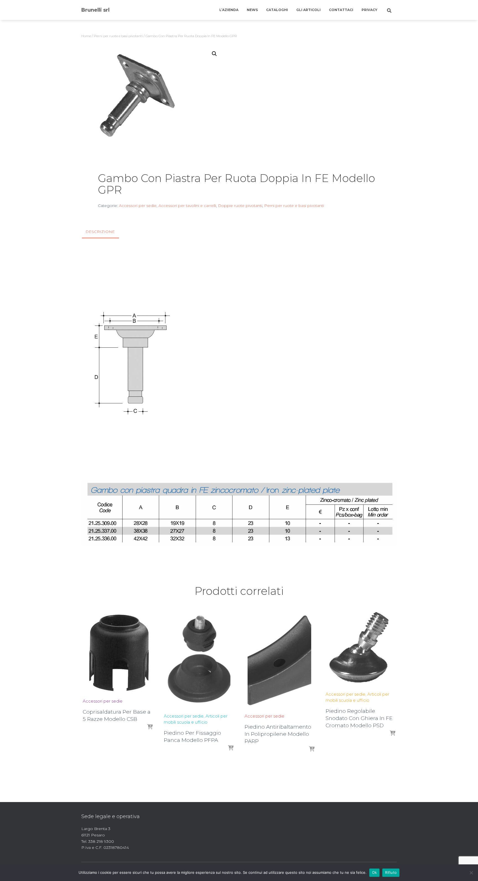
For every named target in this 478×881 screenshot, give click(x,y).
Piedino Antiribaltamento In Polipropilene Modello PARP (278, 734)
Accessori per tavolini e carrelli (187, 205)
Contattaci (341, 10)
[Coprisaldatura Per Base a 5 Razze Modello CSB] (117, 653)
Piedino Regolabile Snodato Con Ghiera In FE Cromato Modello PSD (359, 718)
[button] (214, 54)
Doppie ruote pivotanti (240, 205)
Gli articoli (308, 10)
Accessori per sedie (138, 205)
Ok (374, 872)
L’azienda (228, 10)
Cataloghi (277, 10)
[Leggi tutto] (150, 727)
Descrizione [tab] (100, 231)
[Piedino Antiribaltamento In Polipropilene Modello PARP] (279, 660)
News (252, 10)
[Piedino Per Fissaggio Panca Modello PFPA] (198, 660)
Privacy (369, 10)
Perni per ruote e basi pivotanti (118, 36)
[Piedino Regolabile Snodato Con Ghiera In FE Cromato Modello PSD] (360, 649)
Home (86, 36)
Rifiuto (391, 872)
